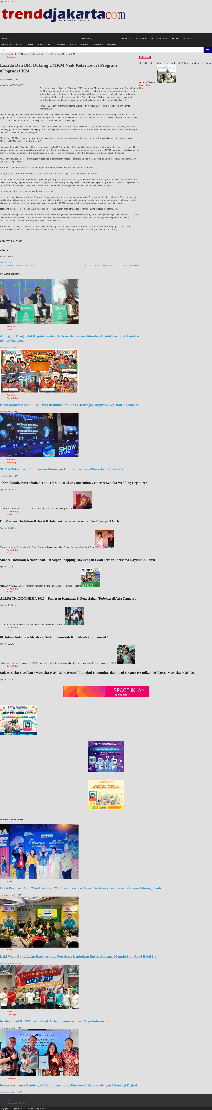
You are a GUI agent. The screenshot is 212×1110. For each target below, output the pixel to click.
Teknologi (140, 39)
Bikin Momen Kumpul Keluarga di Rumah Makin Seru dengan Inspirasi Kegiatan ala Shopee (69, 405)
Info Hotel (188, 39)
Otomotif (126, 39)
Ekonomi (6, 44)
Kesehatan (112, 44)
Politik (29, 44)
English (175, 39)
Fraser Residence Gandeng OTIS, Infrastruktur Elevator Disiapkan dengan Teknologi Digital (68, 1085)
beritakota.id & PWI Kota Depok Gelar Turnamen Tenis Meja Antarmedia (54, 1021)
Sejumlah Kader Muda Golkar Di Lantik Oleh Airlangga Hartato (111, 265)
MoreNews (32, 1108)
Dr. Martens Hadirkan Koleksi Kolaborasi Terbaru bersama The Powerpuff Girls (36, 508)
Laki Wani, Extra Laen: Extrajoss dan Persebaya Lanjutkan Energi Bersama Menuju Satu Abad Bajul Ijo (78, 956)
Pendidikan (60, 44)
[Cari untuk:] (106, 50)
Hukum (18, 44)
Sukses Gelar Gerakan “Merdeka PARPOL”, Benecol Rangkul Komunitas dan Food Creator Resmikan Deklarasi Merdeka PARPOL (58, 663)
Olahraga (98, 44)
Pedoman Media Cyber (17, 1103)
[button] (106, 34)
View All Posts (6, 262)
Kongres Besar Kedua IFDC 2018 (17, 265)
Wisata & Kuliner (158, 39)
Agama (73, 44)
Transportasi (43, 44)
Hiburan (84, 44)
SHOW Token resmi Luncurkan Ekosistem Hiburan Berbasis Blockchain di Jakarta (62, 469)
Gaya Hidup (85, 39)
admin (3, 79)
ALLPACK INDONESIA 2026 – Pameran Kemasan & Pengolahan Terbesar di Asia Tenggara (40, 585)
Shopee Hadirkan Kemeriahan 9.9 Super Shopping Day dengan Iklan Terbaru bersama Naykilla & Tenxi (47, 547)
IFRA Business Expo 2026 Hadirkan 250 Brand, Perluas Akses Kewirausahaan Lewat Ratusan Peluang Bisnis (80, 888)
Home (3, 54)
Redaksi (10, 1100)
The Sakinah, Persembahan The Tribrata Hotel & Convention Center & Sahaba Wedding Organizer (73, 483)
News (4, 39)
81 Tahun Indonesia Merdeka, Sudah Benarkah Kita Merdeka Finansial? (32, 624)
